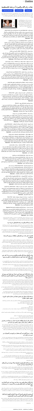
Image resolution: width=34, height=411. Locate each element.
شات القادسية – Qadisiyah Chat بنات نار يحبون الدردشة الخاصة (21, 40)
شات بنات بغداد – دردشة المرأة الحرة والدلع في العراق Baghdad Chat (19, 207)
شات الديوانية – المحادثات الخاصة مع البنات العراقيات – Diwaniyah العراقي (19, 124)
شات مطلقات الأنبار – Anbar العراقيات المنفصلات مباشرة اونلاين (21, 134)
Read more (27, 38)
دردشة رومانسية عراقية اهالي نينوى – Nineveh (24, 103)
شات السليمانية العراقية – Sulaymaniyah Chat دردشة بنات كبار (21, 165)
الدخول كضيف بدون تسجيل (8, 10)
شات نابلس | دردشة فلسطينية (17, 409)
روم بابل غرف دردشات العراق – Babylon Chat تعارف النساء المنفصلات (19, 72)
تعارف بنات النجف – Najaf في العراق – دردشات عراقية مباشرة (21, 144)
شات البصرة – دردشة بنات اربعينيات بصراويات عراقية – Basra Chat (20, 197)
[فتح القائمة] (23, 1)
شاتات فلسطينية (28, 403)
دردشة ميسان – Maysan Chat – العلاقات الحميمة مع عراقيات (21, 51)
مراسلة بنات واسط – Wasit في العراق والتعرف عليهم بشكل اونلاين (20, 82)
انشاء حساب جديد (19, 10)
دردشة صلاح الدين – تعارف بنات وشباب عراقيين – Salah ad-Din (21, 92)
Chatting (29, 1)
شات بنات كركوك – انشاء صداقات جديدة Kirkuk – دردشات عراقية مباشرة (19, 61)
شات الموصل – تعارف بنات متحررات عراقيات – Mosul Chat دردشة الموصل (18, 186)
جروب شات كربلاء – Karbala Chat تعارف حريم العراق (22, 155)
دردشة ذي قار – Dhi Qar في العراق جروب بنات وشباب (22, 113)
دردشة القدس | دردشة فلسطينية (28, 409)
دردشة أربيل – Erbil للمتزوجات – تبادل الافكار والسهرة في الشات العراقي (19, 176)
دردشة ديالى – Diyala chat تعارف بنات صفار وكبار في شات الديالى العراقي (19, 30)
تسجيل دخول (28, 10)
